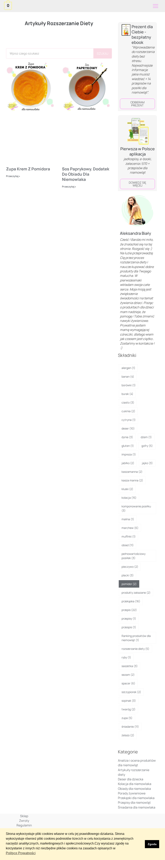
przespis (129, 627)
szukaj (102, 53)
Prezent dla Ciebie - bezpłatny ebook (142, 34)
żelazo (128, 735)
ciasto (128, 402)
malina (128, 519)
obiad (128, 545)
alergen (128, 368)
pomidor (129, 584)
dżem (146, 437)
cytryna (129, 420)
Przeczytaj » (13, 176)
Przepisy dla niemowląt (134, 802)
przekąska (131, 601)
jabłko (128, 463)
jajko (147, 463)
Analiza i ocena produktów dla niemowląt (137, 762)
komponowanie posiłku (136, 508)
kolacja (129, 498)
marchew (130, 528)
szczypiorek (131, 692)
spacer (128, 683)
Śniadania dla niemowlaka (136, 807)
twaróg (128, 709)
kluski (127, 489)
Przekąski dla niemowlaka (136, 798)
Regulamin (24, 825)
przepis (129, 610)
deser (128, 428)
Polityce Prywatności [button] (21, 853)
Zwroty (24, 820)
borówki (129, 385)
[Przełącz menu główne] (155, 6)
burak (127, 394)
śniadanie (130, 726)
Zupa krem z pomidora (28, 169)
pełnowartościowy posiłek (133, 556)
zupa (127, 718)
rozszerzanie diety (135, 649)
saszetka (130, 666)
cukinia (128, 411)
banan (128, 376)
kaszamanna (132, 472)
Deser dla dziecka (130, 779)
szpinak (129, 700)
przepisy (129, 618)
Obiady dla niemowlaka (134, 788)
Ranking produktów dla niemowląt (136, 638)
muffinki (129, 536)
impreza (129, 454)
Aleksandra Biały (135, 233)
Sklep (24, 816)
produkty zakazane (136, 592)
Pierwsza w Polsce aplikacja (137, 151)
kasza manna (132, 480)
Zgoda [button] (152, 844)
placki (128, 575)
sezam (128, 675)
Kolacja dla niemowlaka (134, 784)
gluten (128, 446)
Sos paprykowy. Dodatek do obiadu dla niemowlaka (85, 174)
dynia (127, 437)
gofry (147, 446)
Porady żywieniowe (131, 793)
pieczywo (130, 567)
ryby (126, 657)
